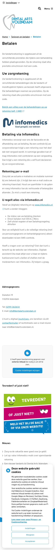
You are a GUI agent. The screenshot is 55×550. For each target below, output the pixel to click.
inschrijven (23, 319)
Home (5, 37)
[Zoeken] (39, 9)
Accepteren (30, 541)
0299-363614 (13, 307)
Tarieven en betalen (20, 37)
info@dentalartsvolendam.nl (22, 311)
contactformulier (10, 323)
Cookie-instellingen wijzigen (27, 370)
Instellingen (30, 528)
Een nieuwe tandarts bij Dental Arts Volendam (26, 463)
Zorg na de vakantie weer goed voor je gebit (25, 451)
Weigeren (30, 535)
